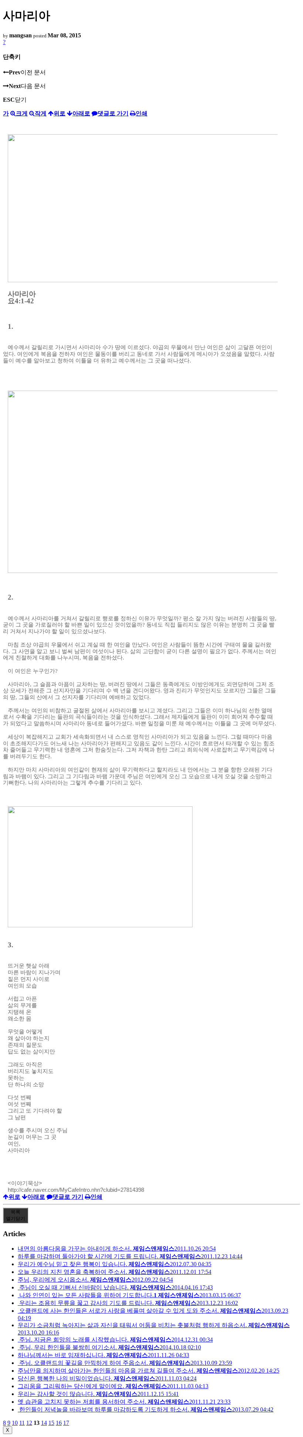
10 (15, 1423)
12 (29, 1423)
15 (51, 1423)
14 (44, 1423)
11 (22, 1423)
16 (59, 1423)
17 (66, 1423)
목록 (15, 1215)
